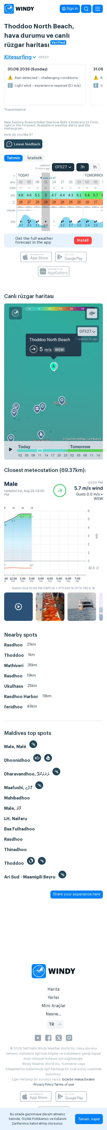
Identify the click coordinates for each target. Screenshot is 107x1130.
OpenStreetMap (76, 439)
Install (83, 240)
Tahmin (13, 158)
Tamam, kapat (89, 1119)
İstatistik (34, 158)
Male (11, 483)
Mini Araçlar (54, 1006)
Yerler (53, 998)
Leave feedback (27, 144)
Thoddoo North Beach (49, 339)
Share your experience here (76, 894)
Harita (53, 989)
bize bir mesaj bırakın (78, 1079)
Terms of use (64, 1084)
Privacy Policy (44, 1084)
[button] (78, 490)
